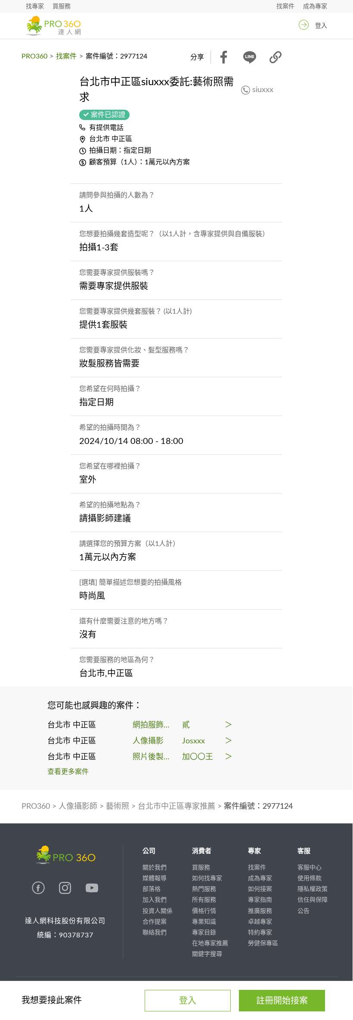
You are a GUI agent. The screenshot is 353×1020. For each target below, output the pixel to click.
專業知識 (204, 922)
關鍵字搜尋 (207, 954)
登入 (321, 26)
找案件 (285, 6)
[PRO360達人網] (39, 892)
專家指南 (260, 900)
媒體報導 (154, 878)
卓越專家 (260, 922)
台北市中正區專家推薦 (176, 806)
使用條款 (309, 878)
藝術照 (117, 806)
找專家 (35, 6)
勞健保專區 (263, 943)
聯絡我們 (154, 933)
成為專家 (315, 6)
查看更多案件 (68, 771)
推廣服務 (260, 911)
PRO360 (34, 56)
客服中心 (309, 868)
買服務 (62, 6)
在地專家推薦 (210, 943)
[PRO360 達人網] (53, 26)
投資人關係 (157, 911)
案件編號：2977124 (258, 806)
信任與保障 (312, 900)
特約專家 (260, 933)
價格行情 (204, 911)
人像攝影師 (78, 806)
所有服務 (204, 900)
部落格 (151, 889)
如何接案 (260, 889)
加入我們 (154, 900)
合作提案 (154, 922)
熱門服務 (204, 889)
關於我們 (154, 868)
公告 (303, 911)
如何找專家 (207, 878)
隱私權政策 (312, 889)
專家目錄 (204, 933)
